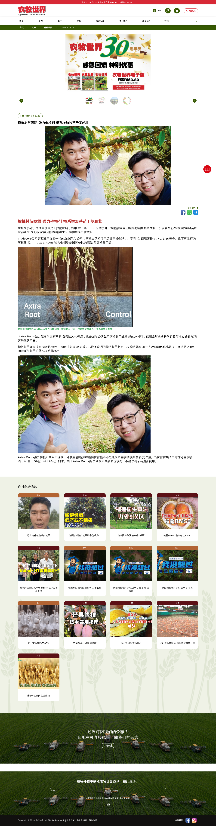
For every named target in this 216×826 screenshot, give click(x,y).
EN (159, 10)
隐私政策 (112, 798)
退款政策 (93, 820)
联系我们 (146, 21)
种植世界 (48, 27)
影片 (60, 21)
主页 (21, 21)
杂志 (41, 21)
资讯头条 (100, 21)
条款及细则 (125, 798)
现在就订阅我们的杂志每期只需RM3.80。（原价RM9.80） (108, 2)
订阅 (108, 804)
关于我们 (123, 21)
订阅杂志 (191, 10)
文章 (79, 21)
